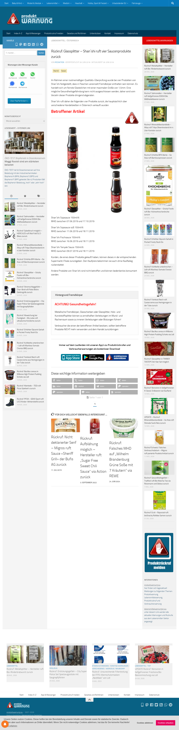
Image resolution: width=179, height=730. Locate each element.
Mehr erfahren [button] (10, 726)
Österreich (73, 40)
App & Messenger (33, 33)
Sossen (63, 71)
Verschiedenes (98, 669)
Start (6, 3)
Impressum (119, 33)
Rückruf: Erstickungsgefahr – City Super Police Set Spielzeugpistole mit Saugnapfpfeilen (30, 304)
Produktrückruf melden (53, 33)
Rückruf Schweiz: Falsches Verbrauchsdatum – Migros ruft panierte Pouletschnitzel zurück (159, 450)
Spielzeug (53, 668)
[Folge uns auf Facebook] (24, 44)
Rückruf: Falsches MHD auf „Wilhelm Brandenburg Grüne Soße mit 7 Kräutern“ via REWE (121, 459)
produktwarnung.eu (152, 585)
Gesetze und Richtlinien (76, 33)
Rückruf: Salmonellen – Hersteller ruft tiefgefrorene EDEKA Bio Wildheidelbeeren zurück (30, 219)
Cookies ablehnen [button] (145, 723)
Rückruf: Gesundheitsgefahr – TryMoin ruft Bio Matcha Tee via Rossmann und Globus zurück (157, 481)
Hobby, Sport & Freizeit (97, 3)
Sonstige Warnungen (119, 666)
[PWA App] (16, 44)
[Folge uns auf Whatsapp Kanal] (37, 44)
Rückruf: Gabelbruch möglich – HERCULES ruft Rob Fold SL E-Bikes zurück (29, 233)
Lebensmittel (52, 3)
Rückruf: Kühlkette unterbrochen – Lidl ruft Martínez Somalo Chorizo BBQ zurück (30, 346)
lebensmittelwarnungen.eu (155, 609)
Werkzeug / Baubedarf (115, 669)
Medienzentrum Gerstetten (32, 715)
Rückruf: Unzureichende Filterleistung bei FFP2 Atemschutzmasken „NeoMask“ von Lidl (110, 674)
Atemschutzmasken (100, 666)
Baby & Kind (17, 3)
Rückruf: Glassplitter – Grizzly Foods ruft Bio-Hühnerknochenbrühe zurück (29, 275)
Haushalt (78, 3)
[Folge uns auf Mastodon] (20, 44)
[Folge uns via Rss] (33, 44)
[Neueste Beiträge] (11, 196)
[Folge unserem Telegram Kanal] (41, 44)
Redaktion (59, 62)
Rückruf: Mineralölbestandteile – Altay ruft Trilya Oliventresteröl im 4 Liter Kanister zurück (30, 248)
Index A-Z (18, 33)
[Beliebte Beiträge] (25, 196)
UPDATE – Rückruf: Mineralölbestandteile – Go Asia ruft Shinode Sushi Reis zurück (159, 420)
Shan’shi (56, 71)
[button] (62, 380)
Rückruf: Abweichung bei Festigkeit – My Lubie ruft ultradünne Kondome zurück (28, 318)
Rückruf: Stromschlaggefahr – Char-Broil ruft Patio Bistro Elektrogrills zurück (29, 289)
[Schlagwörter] (38, 196)
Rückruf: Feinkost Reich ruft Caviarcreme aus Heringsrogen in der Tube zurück (30, 360)
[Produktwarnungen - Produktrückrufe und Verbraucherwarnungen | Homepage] (30, 18)
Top (149, 666)
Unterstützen (95, 33)
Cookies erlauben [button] (165, 723)
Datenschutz (133, 33)
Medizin (66, 3)
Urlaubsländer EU (119, 3)
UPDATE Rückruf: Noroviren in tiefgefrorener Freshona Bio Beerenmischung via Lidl (149, 672)
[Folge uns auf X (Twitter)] (29, 44)
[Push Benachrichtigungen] (5, 724)
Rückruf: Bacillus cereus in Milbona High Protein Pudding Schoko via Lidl (29, 374)
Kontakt (107, 33)
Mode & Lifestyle (34, 3)
